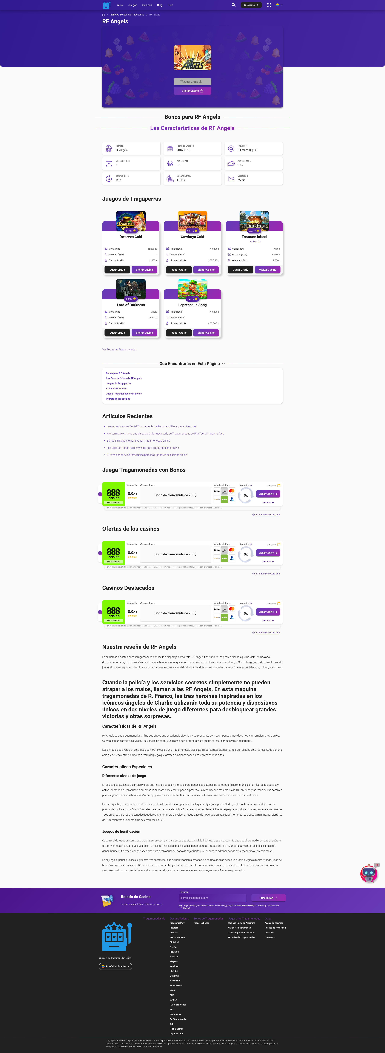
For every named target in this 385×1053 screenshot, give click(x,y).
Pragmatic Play (177, 923)
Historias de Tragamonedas (241, 937)
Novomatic (175, 980)
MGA (172, 1009)
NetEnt (173, 947)
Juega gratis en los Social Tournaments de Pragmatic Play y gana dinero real (152, 426)
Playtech (174, 928)
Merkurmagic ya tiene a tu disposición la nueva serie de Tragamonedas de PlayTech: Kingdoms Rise (165, 433)
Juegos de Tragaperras (118, 383)
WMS (172, 990)
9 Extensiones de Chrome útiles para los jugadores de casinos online (147, 454)
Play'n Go (174, 952)
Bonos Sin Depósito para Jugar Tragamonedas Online (138, 440)
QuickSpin (175, 976)
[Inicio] (103, 15)
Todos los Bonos (201, 923)
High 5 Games (176, 1029)
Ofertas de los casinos (118, 398)
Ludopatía (270, 937)
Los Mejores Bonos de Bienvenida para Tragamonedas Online (143, 447)
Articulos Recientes (116, 388)
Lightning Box (176, 1033)
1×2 (171, 1024)
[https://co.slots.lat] (106, 4)
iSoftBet (174, 971)
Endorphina (175, 1014)
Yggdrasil (174, 966)
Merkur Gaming (177, 937)
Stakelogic (175, 942)
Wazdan (174, 932)
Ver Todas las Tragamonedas (119, 349)
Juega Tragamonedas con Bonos (124, 393)
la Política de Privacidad (243, 906)
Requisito (244, 485)
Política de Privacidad (275, 928)
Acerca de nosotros (274, 923)
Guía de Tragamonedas (239, 928)
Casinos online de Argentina (241, 923)
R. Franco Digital (178, 1005)
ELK (172, 995)
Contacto (269, 932)
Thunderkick (176, 985)
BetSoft (173, 1000)
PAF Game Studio (178, 1019)
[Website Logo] (117, 936)
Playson (174, 961)
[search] (234, 5)
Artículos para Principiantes (241, 932)
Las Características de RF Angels (124, 378)
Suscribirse (266, 898)
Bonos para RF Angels (118, 373)
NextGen (174, 956)
